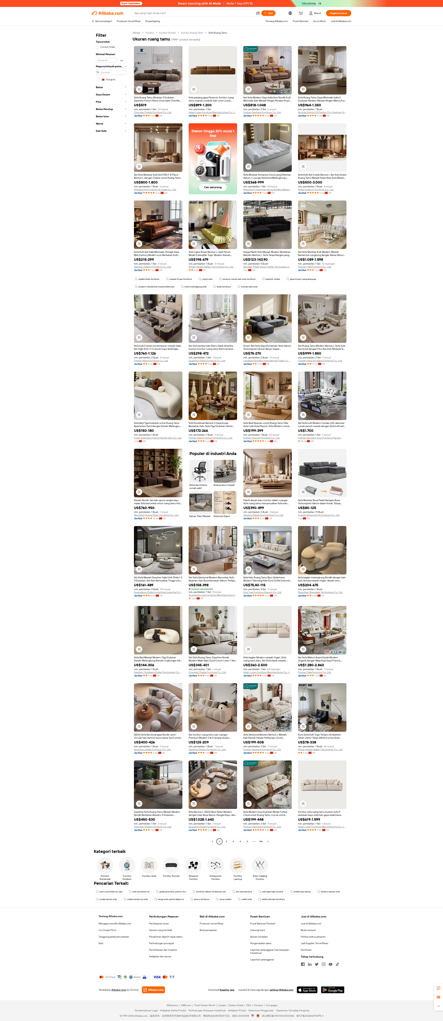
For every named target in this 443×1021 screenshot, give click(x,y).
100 (261, 841)
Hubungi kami (257, 930)
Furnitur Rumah (167, 32)
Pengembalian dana (260, 943)
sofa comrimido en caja (111, 891)
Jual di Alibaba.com (311, 923)
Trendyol (258, 1005)
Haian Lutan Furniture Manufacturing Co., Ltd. (213, 112)
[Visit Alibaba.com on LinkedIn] (310, 964)
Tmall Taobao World (204, 1005)
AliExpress (172, 1005)
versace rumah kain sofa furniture (239, 279)
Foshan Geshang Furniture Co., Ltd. (262, 112)
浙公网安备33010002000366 (278, 1015)
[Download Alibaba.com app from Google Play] (332, 989)
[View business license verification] (252, 1016)
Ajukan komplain (259, 936)
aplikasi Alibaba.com (281, 989)
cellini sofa (246, 899)
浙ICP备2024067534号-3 (309, 1015)
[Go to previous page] (212, 841)
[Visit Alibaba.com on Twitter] (317, 964)
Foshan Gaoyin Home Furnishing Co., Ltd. (211, 437)
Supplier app (227, 989)
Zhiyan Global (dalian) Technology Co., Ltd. (211, 266)
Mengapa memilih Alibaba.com (115, 923)
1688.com (186, 1005)
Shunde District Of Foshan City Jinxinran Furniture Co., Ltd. (322, 112)
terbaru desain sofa (330, 891)
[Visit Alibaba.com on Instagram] (324, 964)
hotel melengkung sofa (195, 287)
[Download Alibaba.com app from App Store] (307, 989)
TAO (248, 1005)
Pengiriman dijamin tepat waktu (166, 936)
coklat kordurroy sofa (137, 899)
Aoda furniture (224, 287)
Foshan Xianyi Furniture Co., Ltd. (151, 360)
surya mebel (225, 899)
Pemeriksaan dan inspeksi (163, 949)
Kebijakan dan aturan (160, 956)
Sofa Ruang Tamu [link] (218, 32)
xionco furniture (201, 899)
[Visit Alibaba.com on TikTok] (337, 964)
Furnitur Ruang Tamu (192, 32)
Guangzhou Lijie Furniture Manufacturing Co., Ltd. (213, 595)
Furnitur (150, 32)
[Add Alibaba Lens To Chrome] (153, 989)
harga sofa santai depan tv (171, 899)
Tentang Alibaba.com (111, 916)
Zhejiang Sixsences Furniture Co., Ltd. (263, 515)
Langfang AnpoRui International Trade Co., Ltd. (267, 360)
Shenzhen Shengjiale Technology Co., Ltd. (320, 592)
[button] (258, 13)
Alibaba (136, 32)
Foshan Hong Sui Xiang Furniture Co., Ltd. (320, 360)
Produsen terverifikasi (211, 923)
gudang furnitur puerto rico (172, 891)
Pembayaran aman (159, 923)
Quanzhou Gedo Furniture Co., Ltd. (207, 360)
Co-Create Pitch (107, 930)
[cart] (301, 13)
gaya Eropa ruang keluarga (303, 279)
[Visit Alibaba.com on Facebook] (303, 964)
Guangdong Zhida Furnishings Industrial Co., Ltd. (158, 592)
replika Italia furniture (148, 279)
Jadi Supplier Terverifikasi (314, 943)
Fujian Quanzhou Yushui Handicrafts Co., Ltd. (158, 437)
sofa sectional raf (140, 891)
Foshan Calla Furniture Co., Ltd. (314, 266)
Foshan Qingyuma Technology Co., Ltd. (319, 515)
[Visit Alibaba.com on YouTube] (330, 964)
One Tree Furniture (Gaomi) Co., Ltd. (262, 592)
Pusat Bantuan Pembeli (262, 923)
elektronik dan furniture (273, 899)
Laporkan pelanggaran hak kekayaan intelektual (269, 951)
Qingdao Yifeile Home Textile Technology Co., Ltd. (267, 266)
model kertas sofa (108, 899)
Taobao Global (235, 1005)
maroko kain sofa (249, 287)
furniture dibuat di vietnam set (211, 891)
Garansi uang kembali (160, 930)
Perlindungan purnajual (161, 943)
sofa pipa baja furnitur (272, 891)
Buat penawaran (208, 930)
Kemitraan (306, 949)
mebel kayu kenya (302, 891)
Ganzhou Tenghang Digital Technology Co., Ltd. (158, 672)
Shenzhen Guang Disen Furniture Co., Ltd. (156, 515)
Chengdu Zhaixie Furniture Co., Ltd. (152, 112)
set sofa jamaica (244, 891)
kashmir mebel (273, 279)
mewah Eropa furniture (180, 279)
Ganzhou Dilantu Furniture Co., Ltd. (152, 266)
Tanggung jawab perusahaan (114, 936)
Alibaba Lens (118, 989)
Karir (101, 943)
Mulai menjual (308, 930)
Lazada (221, 1005)
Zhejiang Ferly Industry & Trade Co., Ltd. (155, 189)
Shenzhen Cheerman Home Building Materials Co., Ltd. (267, 189)
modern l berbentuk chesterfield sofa (156, 287)
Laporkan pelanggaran (262, 959)
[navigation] (111, 437)
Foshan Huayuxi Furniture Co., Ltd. (261, 437)
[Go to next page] (268, 841)
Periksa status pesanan (313, 936)
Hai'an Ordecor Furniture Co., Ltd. (316, 189)
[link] (438, 988)
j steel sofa (207, 279)
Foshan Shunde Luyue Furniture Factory (319, 437)
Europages (272, 1005)
